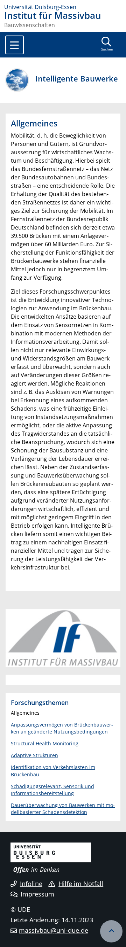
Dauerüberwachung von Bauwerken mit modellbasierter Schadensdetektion (63, 808)
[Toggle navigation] (14, 45)
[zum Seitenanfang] (111, 931)
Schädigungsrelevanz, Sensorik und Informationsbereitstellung (52, 790)
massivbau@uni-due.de (53, 930)
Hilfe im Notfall (80, 883)
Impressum (37, 894)
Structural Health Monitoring (44, 743)
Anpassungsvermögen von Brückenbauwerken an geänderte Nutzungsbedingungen (62, 728)
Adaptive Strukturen (34, 755)
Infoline (31, 883)
